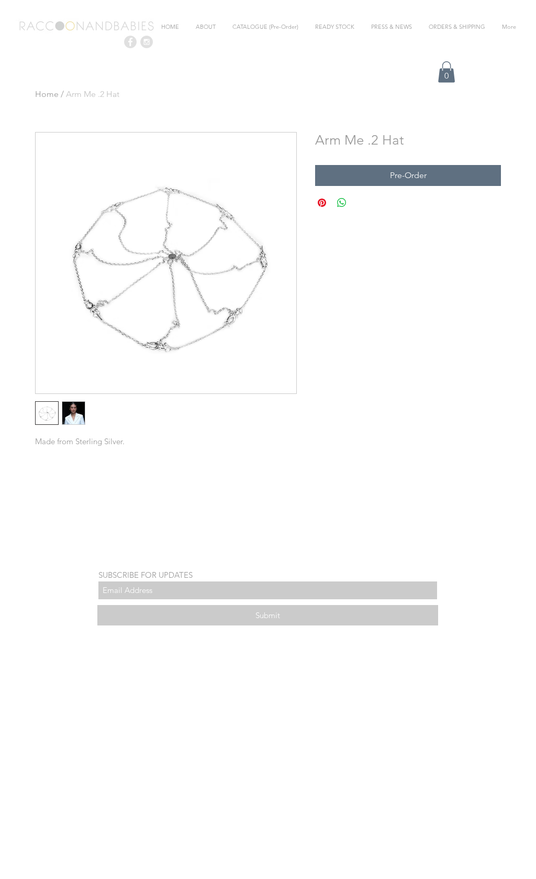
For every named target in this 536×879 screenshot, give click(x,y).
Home (47, 94)
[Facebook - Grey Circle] (130, 42)
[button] (446, 72)
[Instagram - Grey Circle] (146, 42)
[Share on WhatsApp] (342, 202)
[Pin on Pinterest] (322, 202)
